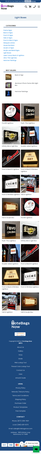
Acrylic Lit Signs (8, 48)
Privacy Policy (20, 388)
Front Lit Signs (8, 35)
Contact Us (20, 370)
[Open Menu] (38, 6)
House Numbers (8, 45)
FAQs (20, 355)
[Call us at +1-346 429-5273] (34, 7)
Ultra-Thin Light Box (10, 58)
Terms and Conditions (20, 395)
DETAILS (33, 1)
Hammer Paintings (9, 60)
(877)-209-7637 (23, 421)
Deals (20, 359)
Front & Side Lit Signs (10, 40)
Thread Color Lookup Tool (20, 366)
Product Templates (20, 407)
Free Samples (21, 411)
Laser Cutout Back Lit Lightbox (13, 55)
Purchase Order (20, 403)
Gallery (20, 351)
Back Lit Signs (8, 33)
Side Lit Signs (7, 38)
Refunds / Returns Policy (20, 392)
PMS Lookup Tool (20, 363)
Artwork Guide (20, 378)
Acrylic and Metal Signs (11, 50)
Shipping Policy (20, 399)
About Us (20, 347)
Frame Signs (7, 30)
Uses (20, 374)
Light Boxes (7, 53)
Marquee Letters (9, 43)
